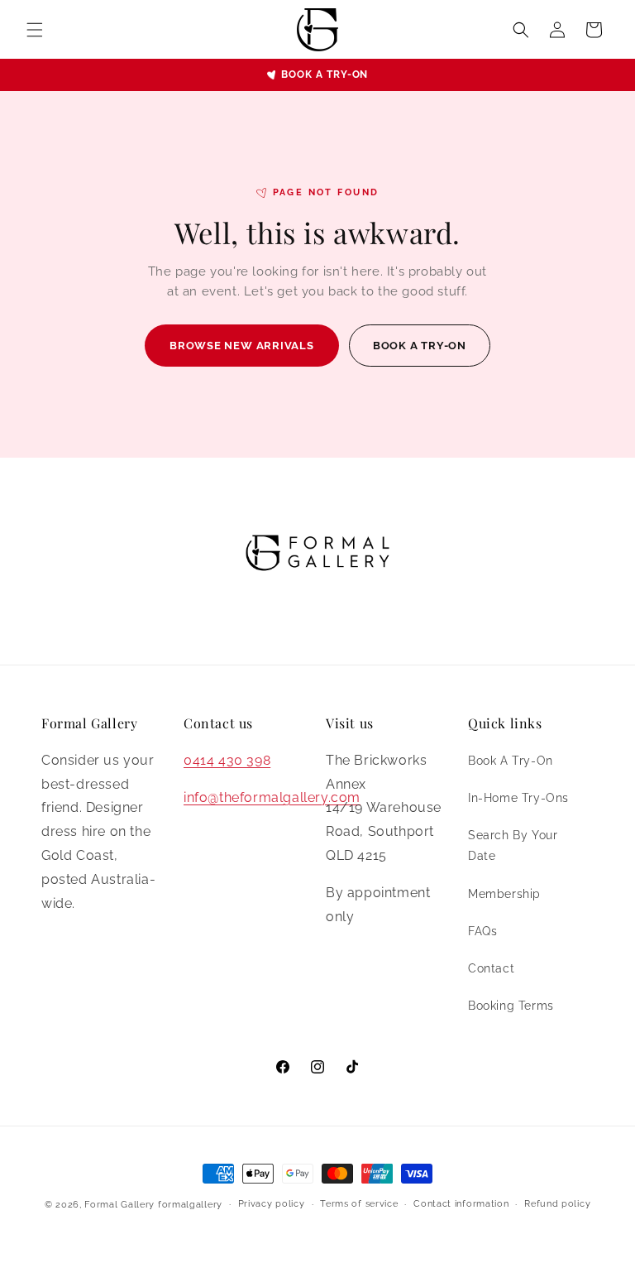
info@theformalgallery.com (272, 797)
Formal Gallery (119, 1204)
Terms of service (359, 1203)
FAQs (482, 931)
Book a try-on (324, 74)
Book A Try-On (510, 760)
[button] (35, 30)
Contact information (460, 1203)
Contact (491, 968)
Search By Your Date (512, 845)
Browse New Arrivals (241, 345)
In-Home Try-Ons (518, 797)
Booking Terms (511, 1005)
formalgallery (190, 1204)
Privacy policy (271, 1203)
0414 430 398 (227, 760)
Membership (504, 893)
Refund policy (557, 1203)
